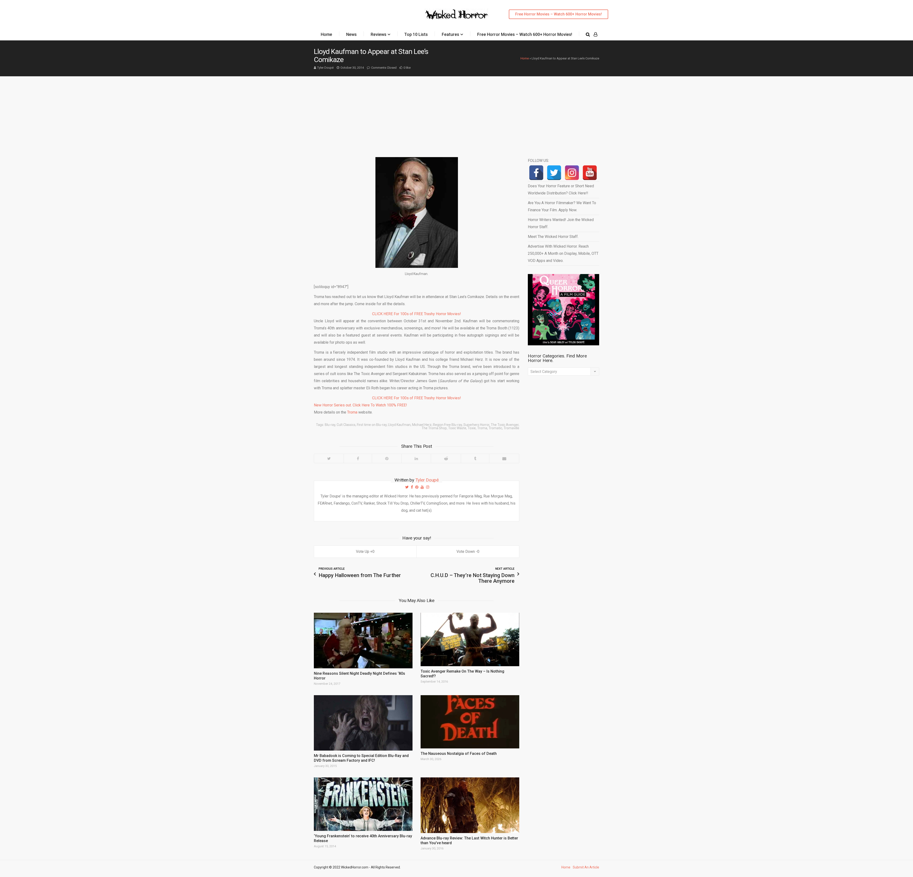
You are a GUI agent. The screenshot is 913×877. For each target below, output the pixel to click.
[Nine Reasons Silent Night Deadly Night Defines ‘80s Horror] (363, 640)
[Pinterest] (386, 458)
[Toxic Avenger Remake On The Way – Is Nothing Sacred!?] (470, 639)
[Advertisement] (456, 112)
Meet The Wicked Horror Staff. (553, 236)
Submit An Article (586, 867)
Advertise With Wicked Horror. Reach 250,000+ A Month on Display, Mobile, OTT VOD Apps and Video (563, 253)
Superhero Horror (476, 425)
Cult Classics (346, 425)
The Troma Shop (434, 428)
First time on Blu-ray (372, 425)
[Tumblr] (475, 458)
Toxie (472, 428)
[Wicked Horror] (457, 14)
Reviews (378, 34)
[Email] (504, 458)
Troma (352, 412)
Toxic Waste (457, 428)
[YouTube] (589, 172)
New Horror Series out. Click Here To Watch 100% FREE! (360, 405)
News (351, 34)
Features (450, 34)
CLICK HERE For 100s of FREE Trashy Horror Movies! (416, 314)
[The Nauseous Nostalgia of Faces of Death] (470, 721)
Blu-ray (330, 425)
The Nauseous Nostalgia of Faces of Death (459, 753)
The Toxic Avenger (505, 425)
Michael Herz (422, 425)
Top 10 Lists (416, 34)
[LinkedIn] (416, 458)
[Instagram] (571, 172)
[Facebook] (358, 458)
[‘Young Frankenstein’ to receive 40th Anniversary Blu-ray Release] (363, 804)
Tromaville (511, 428)
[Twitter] (329, 458)
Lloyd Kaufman (399, 425)
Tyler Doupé (325, 67)
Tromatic (495, 428)
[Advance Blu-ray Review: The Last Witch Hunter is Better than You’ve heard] (470, 805)
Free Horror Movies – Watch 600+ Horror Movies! (558, 14)
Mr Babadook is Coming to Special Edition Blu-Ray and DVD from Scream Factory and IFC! (361, 758)
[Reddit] (446, 458)
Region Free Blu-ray (447, 425)
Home (326, 34)
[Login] (595, 34)
